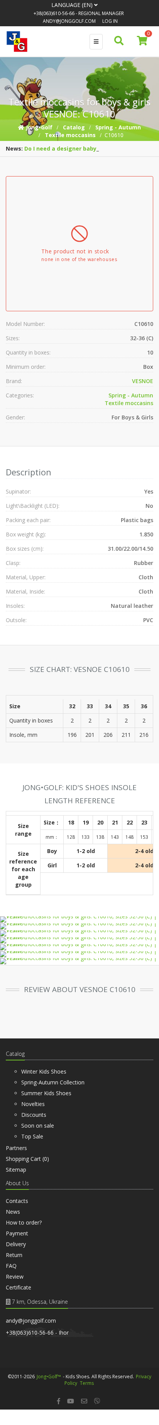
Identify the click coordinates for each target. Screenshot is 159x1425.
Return (14, 1255)
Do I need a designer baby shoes (69, 148)
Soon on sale (37, 1125)
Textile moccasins (129, 403)
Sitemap (16, 1169)
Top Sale (32, 1136)
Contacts (17, 1200)
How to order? (24, 1222)
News (13, 1211)
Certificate (18, 1287)
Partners (16, 1148)
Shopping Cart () (27, 1158)
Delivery (16, 1244)
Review (15, 1276)
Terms (87, 1383)
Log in (110, 21)
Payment (17, 1233)
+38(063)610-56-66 (54, 13)
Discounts (33, 1114)
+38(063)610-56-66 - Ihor (37, 1332)
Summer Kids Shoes (46, 1093)
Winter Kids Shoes (43, 1071)
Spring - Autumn (130, 395)
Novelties (33, 1104)
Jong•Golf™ (49, 1376)
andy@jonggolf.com (69, 21)
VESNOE (142, 381)
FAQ (11, 1265)
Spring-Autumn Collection (53, 1082)
